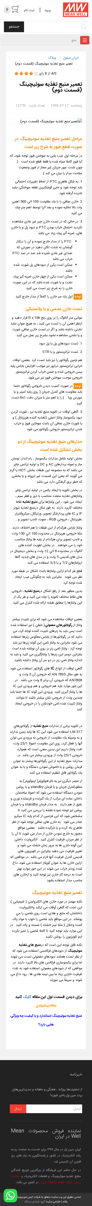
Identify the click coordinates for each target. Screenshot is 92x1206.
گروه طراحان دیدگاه (35, 1201)
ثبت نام (29, 10)
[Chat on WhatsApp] (10, 1195)
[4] (31, 73)
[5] (36, 73)
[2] (21, 73)
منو (74, 40)
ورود (47, 10)
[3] (26, 73)
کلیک (27, 997)
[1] (16, 73)
